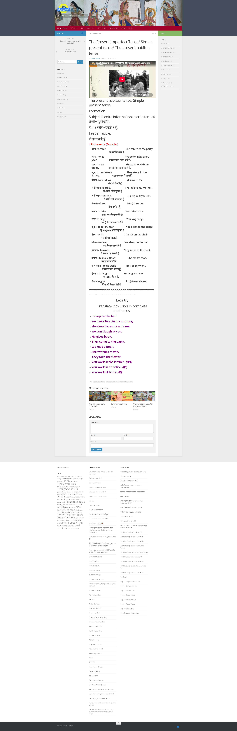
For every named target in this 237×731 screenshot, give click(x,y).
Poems (123, 28)
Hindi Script (73, 28)
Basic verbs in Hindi (95, 478)
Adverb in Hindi (94, 640)
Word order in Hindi (95, 626)
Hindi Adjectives (94, 570)
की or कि (91, 662)
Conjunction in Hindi (95, 644)
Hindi (65, 481)
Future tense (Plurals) (96, 667)
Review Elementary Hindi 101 (99, 519)
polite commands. (70, 520)
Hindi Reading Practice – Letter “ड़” (131, 537)
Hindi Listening (101, 28)
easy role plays (77, 478)
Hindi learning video (72, 493)
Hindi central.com (66, 485)
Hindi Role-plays (70, 507)
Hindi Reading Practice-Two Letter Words (134, 552)
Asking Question (94, 604)
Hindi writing (76, 512)
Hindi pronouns (94, 566)
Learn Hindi (63, 515)
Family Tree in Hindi (95, 631)
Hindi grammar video (67, 490)
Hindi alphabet (73, 481)
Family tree (92, 599)
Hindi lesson (64, 496)
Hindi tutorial (63, 512)
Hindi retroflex (72, 505)
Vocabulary (62, 116)
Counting (79, 476)
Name (93, 435)
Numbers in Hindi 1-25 (96, 579)
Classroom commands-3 (97, 487)
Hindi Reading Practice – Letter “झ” (131, 572)
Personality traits (94, 505)
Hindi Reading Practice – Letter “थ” (131, 541)
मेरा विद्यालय (123, 577)
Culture (82, 28)
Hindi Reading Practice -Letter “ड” (131, 532)
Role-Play (60, 526)
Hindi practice (74, 499)
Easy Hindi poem (64, 478)
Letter (77, 518)
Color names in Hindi (96, 649)
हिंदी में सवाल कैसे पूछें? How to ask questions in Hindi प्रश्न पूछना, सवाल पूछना (102, 544)
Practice (59, 523)
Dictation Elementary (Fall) (129, 481)
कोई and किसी (93, 676)
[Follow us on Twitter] (82, 33)
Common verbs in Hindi (119, 404)
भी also (91, 658)
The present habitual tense (125, 382)
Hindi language (76, 492)
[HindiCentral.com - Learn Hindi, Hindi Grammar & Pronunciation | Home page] (63, 8)
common (72, 476)
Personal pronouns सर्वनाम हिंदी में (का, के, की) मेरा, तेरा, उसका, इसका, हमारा (102, 551)
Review (91, 501)
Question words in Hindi (97, 622)
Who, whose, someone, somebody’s (101, 689)
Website (93, 442)
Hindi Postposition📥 (96, 523)
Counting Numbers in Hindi (98, 617)
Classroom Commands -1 (97, 496)
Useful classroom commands (71, 528)
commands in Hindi (62, 476)
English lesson (63, 77)
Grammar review (94, 483)
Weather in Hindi (94, 613)
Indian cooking (114, 28)
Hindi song (70, 509)
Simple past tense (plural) (97, 685)
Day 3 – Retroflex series (128, 599)
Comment (94, 422)
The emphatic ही (94, 671)
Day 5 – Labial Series (127, 590)
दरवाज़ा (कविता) (124, 496)
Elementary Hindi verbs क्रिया (99, 514)
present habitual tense (99, 382)
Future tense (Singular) (96, 680)
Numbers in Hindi (95, 575)
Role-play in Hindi (68, 526)
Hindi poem (66, 499)
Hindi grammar (65, 488)
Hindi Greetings (94, 561)
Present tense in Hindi (72, 522)
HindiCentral (95, 58)
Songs (130, 28)
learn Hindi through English (70, 516)
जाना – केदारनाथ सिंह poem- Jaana (131, 507)
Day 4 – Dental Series (127, 595)
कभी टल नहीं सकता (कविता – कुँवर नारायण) (132, 492)
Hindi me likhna (75, 497)
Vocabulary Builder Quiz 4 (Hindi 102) (133, 472)
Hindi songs (79, 510)
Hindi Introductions (95, 557)
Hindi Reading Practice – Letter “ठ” (131, 561)
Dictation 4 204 (125, 476)
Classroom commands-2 (97, 492)
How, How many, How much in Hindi (101, 694)
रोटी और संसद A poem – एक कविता (130, 512)
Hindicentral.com (74, 487)
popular (78, 520)
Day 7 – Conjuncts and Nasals (130, 581)
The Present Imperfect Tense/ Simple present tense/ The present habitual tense (101, 711)
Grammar (59, 481)
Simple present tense (111, 382)
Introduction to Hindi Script (129, 613)
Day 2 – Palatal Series (127, 604)
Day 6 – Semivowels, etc (128, 586)
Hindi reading (74, 501)
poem (63, 520)
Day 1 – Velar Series (127, 608)
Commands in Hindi (95, 608)
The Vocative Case (95, 595)
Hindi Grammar (62, 28)
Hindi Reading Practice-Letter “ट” (131, 557)
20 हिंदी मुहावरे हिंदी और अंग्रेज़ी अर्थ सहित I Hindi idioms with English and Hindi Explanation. (101, 530)
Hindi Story (90, 28)
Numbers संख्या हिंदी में (96, 510)
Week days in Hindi (95, 653)
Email (125, 435)
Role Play (62, 108)
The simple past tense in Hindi (99, 698)
